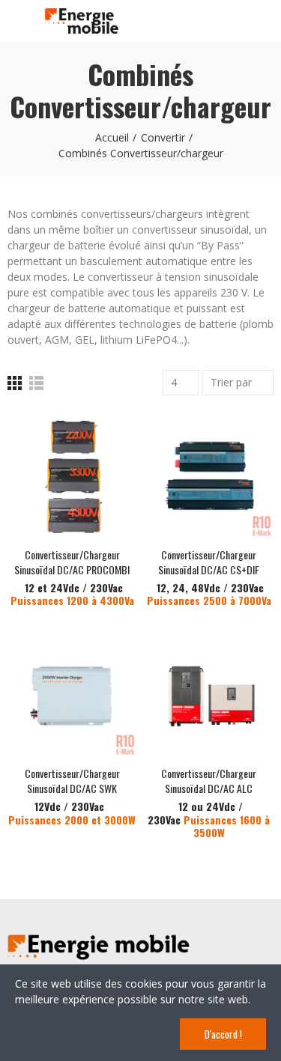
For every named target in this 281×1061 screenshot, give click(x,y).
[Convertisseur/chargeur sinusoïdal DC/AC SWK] (72, 694)
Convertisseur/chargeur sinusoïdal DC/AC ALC (208, 780)
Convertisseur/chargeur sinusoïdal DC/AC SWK (72, 780)
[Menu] (14, 20)
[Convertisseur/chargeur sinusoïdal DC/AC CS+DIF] (209, 475)
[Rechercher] (239, 20)
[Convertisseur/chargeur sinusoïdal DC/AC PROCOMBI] (72, 475)
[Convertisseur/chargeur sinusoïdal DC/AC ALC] (209, 694)
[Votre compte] (266, 21)
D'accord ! (223, 1034)
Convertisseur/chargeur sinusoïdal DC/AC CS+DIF (208, 562)
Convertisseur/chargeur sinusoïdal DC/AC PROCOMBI (72, 562)
